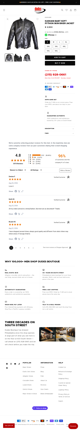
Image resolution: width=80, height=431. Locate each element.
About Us (44, 380)
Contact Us (62, 367)
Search (60, 401)
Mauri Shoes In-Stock (30, 393)
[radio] (40, 155)
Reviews (43, 385)
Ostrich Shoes (27, 389)
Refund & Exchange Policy (65, 373)
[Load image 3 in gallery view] (27, 58)
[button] (4, 10)
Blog (42, 371)
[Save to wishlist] (37, 19)
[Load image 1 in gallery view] (9, 58)
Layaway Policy (63, 390)
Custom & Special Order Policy (64, 384)
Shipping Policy (63, 378)
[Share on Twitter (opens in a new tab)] (19, 191)
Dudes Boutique (22, 424)
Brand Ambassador (47, 393)
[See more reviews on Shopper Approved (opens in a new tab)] (22, 191)
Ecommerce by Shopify (38, 424)
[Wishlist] (66, 10)
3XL (56, 46)
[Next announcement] (76, 2)
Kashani (48, 17)
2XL (48, 46)
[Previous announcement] (4, 2)
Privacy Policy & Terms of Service (64, 395)
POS (28, 424)
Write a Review (65, 170)
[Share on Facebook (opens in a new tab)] (16, 191)
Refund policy (50, 424)
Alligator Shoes (28, 376)
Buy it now (60, 63)
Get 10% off (9, 425)
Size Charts (44, 389)
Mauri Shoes (27, 367)
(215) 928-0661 (55, 74)
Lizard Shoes (27, 385)
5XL (48, 51)
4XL (64, 46)
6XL (56, 51)
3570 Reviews (20, 164)
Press (42, 367)
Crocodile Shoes (28, 380)
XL (66, 42)
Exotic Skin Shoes (29, 371)
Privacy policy (60, 424)
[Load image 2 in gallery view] (18, 58)
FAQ (42, 376)
